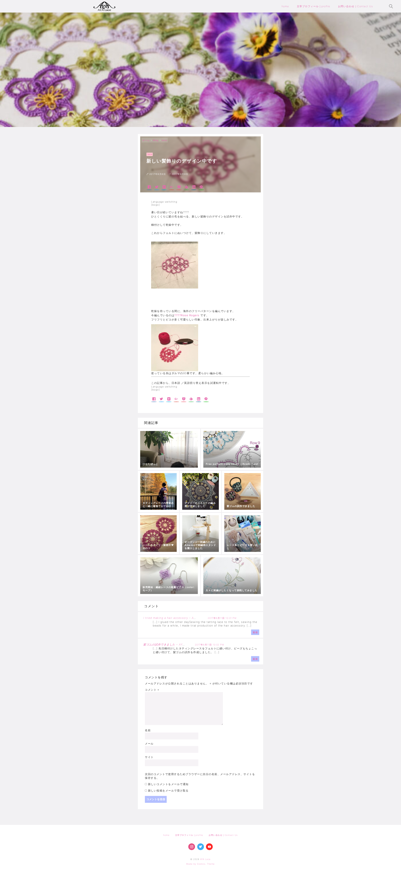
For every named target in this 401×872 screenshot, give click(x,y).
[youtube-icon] (209, 846)
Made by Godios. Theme (200, 864)
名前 (148, 730)
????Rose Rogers (187, 315)
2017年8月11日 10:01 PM (222, 618)
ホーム (146, 140)
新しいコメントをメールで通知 (168, 784)
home (166, 835)
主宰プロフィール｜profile (189, 835)
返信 (255, 632)
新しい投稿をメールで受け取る (168, 790)
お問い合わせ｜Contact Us (223, 835)
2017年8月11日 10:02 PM (209, 644)
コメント (152, 689)
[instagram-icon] (191, 846)
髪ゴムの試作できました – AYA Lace (167, 644)
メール (149, 743)
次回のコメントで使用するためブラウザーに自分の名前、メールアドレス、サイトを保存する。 (200, 776)
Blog (156, 140)
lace (164, 140)
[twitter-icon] (200, 846)
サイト (149, 757)
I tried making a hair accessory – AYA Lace (174, 617)
